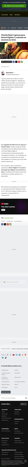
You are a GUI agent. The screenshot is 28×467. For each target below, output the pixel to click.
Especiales (17, 373)
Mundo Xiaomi (5, 420)
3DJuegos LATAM (18, 452)
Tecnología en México (19, 381)
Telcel (15, 387)
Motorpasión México (19, 458)
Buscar (26, 398)
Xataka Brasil (5, 454)
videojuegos (19, 221)
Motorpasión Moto (18, 433)
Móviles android (5, 384)
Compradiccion (5, 444)
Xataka (3, 412)
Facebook (14, 62)
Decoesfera (4, 442)
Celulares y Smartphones (5, 378)
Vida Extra (16, 414)
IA (8, 27)
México (16, 384)
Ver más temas (6, 392)
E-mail (22, 62)
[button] (10, 72)
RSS (22, 354)
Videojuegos (10, 221)
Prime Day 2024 (5, 381)
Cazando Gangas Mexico (6, 373)
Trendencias (4, 440)
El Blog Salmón (17, 440)
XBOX (11, 14)
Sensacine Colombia (19, 456)
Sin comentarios (7, 61)
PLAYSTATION (4, 14)
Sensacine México (18, 454)
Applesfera (4, 416)
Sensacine (16, 421)
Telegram (19, 354)
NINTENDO (17, 14)
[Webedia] (5, 405)
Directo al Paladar (6, 431)
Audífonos (20, 27)
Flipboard (19, 62)
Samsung (13, 27)
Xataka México (5, 452)
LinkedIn (3, 357)
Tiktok (6, 357)
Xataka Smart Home (6, 418)
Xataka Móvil (5, 414)
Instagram (16, 354)
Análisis (16, 370)
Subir (22, 404)
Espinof (16, 423)
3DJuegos (16, 412)
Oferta (4, 27)
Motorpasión (17, 431)
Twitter (16, 62)
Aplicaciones (17, 377)
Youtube (13, 354)
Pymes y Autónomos (19, 442)
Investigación (5, 370)
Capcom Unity (8, 218)
